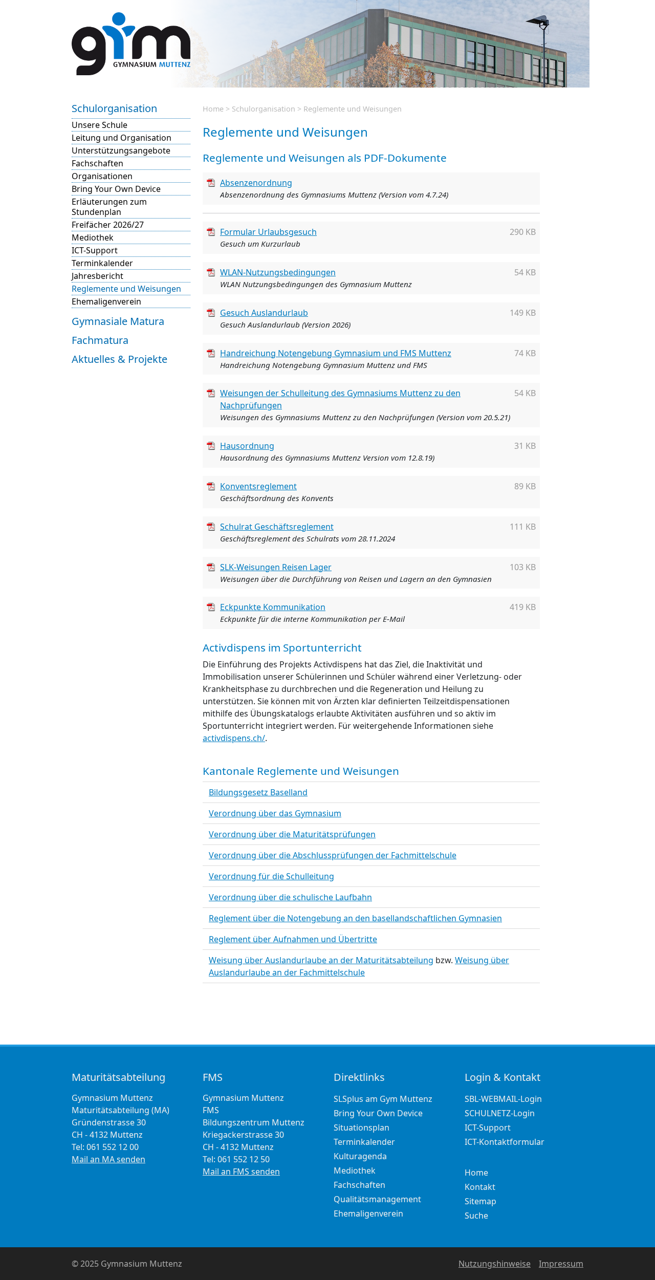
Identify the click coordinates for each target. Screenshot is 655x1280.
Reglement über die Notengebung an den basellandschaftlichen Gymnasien (355, 918)
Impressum (561, 1263)
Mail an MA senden (108, 1159)
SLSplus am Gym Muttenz (383, 1098)
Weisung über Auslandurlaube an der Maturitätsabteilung (321, 960)
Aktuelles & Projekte (119, 359)
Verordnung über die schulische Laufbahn (290, 897)
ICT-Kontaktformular (504, 1141)
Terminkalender (102, 263)
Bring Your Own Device (116, 188)
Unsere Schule (99, 125)
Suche (476, 1215)
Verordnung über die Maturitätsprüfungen (292, 834)
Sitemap (480, 1201)
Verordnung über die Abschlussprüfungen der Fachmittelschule (332, 855)
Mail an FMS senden (241, 1171)
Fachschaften (97, 163)
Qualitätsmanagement (377, 1199)
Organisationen (102, 176)
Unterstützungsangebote (121, 150)
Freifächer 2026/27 (108, 224)
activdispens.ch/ (234, 738)
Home (213, 109)
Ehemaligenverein (106, 301)
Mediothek (93, 237)
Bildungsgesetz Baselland (258, 792)
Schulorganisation (114, 108)
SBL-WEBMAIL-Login (503, 1098)
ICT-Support (95, 250)
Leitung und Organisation (121, 137)
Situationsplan (361, 1127)
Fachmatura (100, 340)
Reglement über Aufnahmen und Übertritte (293, 939)
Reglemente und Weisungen (126, 288)
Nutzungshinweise (494, 1263)
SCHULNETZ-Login (500, 1113)
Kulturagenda (360, 1156)
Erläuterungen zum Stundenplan (109, 207)
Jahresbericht (97, 275)
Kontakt (480, 1186)
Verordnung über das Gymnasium (275, 813)
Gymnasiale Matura (118, 321)
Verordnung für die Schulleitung (271, 876)
